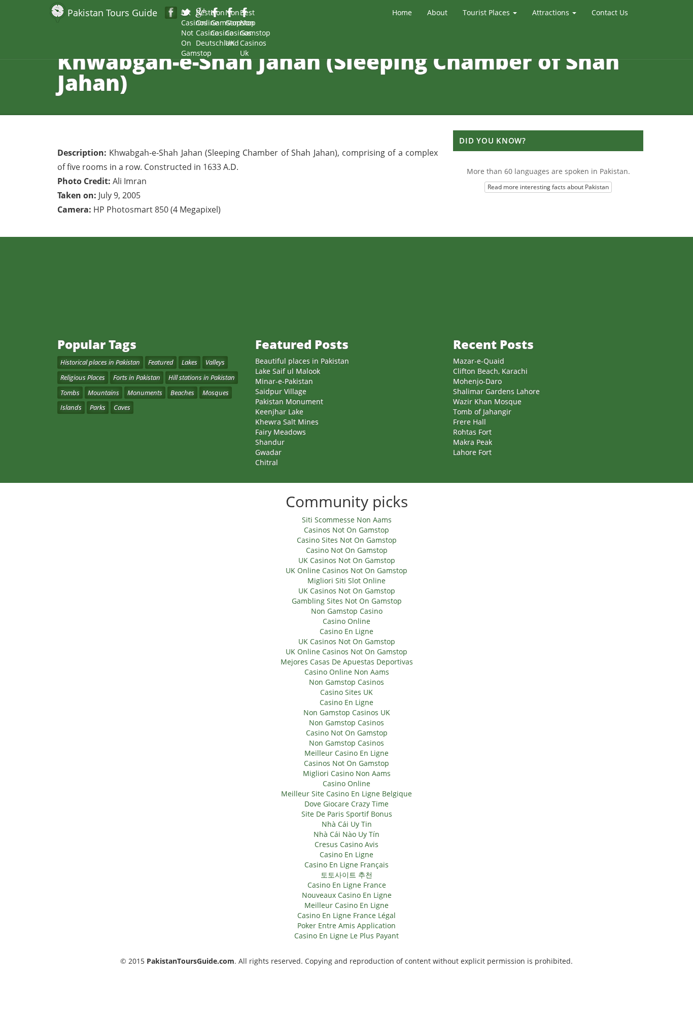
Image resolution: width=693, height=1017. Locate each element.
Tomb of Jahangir (482, 411)
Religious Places (82, 377)
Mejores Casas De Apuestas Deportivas (347, 662)
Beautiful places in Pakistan (302, 361)
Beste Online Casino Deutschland (201, 13)
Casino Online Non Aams (346, 672)
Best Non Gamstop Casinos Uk (245, 13)
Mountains (103, 392)
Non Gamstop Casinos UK (230, 13)
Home (402, 12)
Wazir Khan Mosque (487, 401)
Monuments (144, 392)
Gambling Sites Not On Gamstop (347, 601)
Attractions (551, 12)
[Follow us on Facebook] (171, 13)
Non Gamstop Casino (216, 13)
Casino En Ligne (346, 631)
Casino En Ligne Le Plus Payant (346, 935)
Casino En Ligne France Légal (346, 915)
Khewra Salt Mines (287, 422)
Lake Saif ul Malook (287, 371)
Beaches (182, 392)
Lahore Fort (472, 452)
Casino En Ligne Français (346, 864)
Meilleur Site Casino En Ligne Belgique (346, 793)
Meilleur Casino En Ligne (346, 753)
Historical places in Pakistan (100, 362)
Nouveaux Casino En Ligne (347, 895)
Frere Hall (469, 422)
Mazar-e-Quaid (478, 361)
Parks (98, 407)
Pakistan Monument (289, 401)
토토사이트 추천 (346, 875)
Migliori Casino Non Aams (347, 773)
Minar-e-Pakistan (284, 381)
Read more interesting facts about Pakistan (548, 187)
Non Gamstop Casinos (346, 682)
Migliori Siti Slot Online (346, 580)
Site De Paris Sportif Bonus (346, 814)
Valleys (215, 362)
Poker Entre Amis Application (346, 925)
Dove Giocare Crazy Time (346, 804)
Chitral (266, 462)
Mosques (215, 392)
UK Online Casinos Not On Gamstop (346, 570)
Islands (71, 407)
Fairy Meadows (280, 432)
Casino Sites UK (346, 692)
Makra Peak (472, 442)
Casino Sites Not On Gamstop (347, 540)
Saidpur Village (280, 391)
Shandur (270, 442)
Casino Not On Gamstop (347, 550)
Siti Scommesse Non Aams (347, 519)
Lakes (189, 362)
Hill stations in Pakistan (201, 377)
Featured (161, 362)
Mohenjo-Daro (477, 381)
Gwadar (268, 452)
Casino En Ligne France (346, 885)
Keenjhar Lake (279, 411)
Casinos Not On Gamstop (346, 530)
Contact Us (610, 12)
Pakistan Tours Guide (112, 13)
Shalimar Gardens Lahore (496, 391)
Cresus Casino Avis (346, 844)
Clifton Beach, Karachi (490, 371)
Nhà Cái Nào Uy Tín (346, 834)
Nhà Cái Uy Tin (347, 824)
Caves (122, 407)
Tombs (70, 392)
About (437, 12)
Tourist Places (487, 12)
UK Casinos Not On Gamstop (186, 13)
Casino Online (346, 621)
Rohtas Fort (472, 432)
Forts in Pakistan (136, 377)
